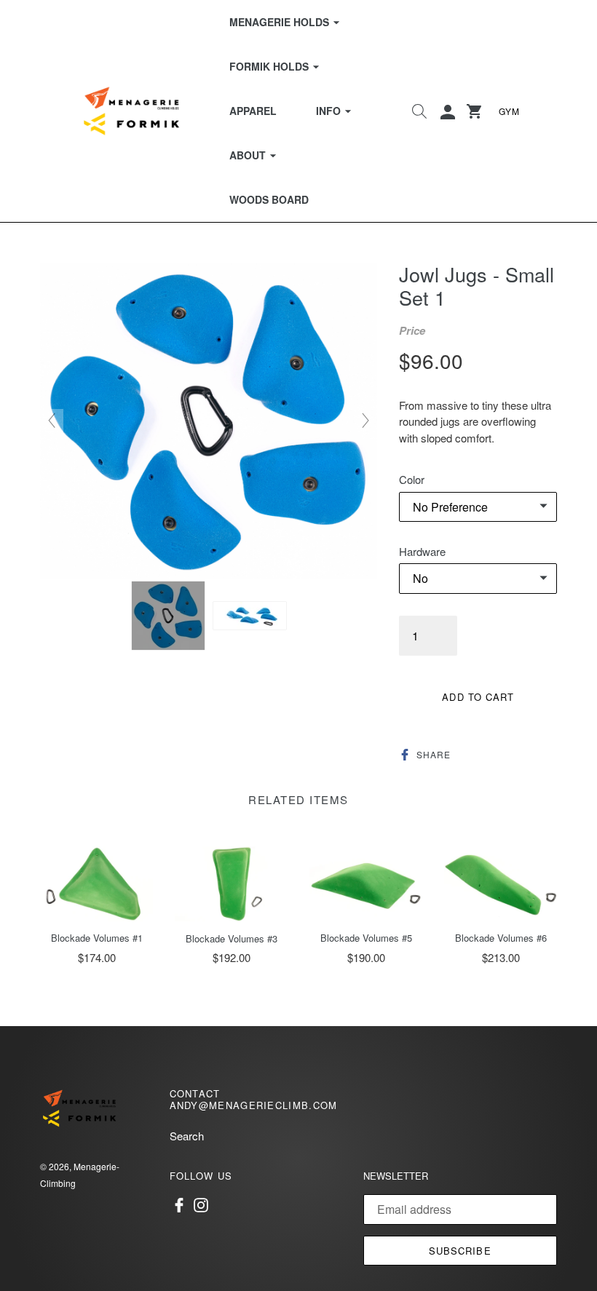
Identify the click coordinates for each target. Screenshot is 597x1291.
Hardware (422, 551)
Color (411, 479)
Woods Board (269, 199)
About (261, 154)
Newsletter (395, 1176)
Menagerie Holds (293, 21)
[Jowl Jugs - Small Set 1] (168, 615)
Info (342, 110)
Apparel (253, 110)
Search (187, 1135)
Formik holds (283, 66)
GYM (509, 111)
